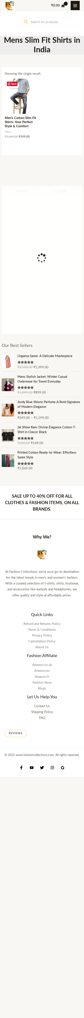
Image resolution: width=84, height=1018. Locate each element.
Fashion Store (42, 682)
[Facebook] (21, 768)
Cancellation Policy (42, 641)
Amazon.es (42, 670)
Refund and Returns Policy (42, 624)
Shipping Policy (42, 712)
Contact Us (42, 706)
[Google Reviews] (63, 768)
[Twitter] (42, 768)
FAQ (42, 717)
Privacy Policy (42, 635)
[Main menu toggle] (75, 5)
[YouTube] (32, 768)
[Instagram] (52, 768)
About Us (42, 647)
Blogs (42, 688)
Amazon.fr (42, 676)
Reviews (15, 733)
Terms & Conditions (42, 629)
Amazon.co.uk (42, 665)
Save (14, 83)
